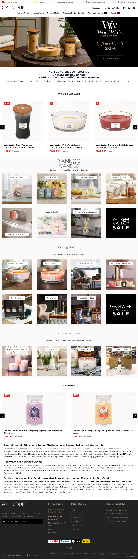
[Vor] (135, 127)
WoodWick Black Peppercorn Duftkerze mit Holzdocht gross (19, 146)
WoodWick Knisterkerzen (116, 514)
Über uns (75, 529)
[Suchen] (124, 8)
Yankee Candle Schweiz (116, 510)
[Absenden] (41, 521)
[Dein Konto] (129, 8)
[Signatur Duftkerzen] (86, 188)
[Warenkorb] (134, 8)
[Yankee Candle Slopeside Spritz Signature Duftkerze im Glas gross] (103, 410)
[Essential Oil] (52, 361)
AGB (73, 510)
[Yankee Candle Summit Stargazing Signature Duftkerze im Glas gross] (34, 410)
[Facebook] (67, 549)
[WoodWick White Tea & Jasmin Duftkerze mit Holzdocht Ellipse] (69, 121)
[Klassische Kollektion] (17, 188)
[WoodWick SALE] (121, 309)
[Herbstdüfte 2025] (121, 188)
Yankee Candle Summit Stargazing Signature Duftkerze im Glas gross (33, 432)
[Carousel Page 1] (134, 41)
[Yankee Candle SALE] (121, 223)
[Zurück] (2, 127)
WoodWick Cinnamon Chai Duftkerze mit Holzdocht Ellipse (114, 146)
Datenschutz (76, 518)
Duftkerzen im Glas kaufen (117, 518)
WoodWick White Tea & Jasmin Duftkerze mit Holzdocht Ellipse (66, 146)
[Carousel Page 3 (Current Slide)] (134, 45)
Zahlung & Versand (79, 525)
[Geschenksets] (52, 223)
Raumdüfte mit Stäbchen (117, 522)
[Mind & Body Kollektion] (17, 361)
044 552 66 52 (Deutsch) (55, 517)
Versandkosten (91, 554)
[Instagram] (71, 549)
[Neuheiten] (52, 188)
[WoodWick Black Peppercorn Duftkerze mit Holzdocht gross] (23, 121)
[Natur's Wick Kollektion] (121, 274)
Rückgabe (75, 522)
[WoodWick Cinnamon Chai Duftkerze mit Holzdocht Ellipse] (115, 121)
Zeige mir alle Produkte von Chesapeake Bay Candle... (69, 340)
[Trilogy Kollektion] (52, 274)
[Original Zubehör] (121, 361)
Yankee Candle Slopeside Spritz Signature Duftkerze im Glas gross (103, 432)
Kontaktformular (55, 532)
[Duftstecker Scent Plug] (17, 223)
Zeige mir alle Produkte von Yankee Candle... (69, 170)
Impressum (76, 514)
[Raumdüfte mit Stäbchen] (86, 223)
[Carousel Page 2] (134, 43)
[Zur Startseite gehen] (14, 8)
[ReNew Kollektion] (86, 274)
